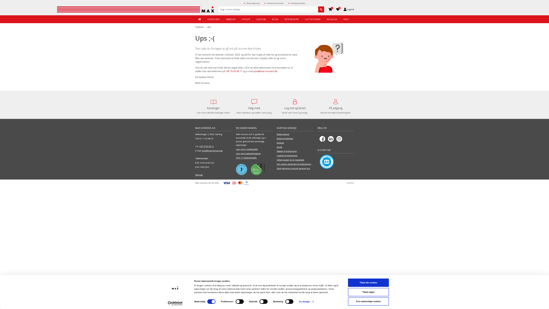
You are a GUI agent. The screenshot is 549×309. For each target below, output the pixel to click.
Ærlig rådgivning (253, 3)
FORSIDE (199, 27)
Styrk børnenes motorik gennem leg (293, 168)
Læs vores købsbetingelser (248, 153)
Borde (279, 147)
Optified (350, 183)
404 (209, 27)
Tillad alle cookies (368, 282)
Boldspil (280, 142)
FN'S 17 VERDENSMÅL (246, 158)
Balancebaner (283, 134)
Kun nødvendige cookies (368, 301)
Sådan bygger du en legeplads (290, 160)
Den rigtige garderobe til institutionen (294, 164)
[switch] (240, 301)
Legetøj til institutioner (287, 155)
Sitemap (199, 175)
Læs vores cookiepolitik (247, 149)
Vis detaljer (304, 301)
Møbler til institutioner (287, 151)
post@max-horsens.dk (265, 71)
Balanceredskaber (285, 138)
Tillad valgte (368, 292)
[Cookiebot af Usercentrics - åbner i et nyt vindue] (175, 303)
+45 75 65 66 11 (234, 71)
